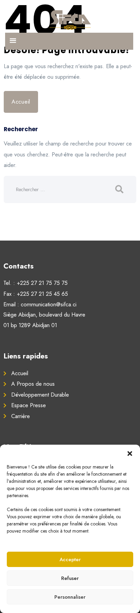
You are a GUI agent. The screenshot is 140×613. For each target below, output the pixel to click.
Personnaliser (70, 597)
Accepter (70, 559)
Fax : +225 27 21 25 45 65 (35, 294)
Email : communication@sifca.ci (39, 304)
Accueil (21, 101)
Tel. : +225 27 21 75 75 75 (35, 283)
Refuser (70, 578)
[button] (129, 453)
